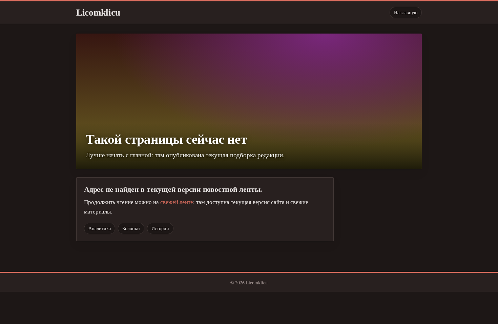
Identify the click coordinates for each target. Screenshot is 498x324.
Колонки (131, 228)
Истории (160, 228)
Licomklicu (98, 12)
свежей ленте (176, 202)
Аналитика (99, 228)
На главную (405, 12)
